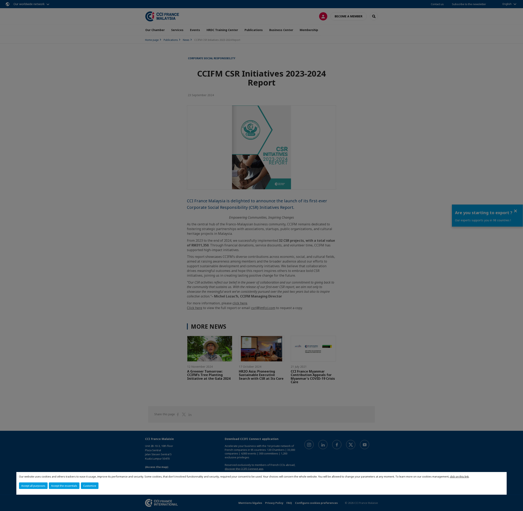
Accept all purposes (33, 486)
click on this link (459, 476)
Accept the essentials (64, 486)
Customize (89, 486)
